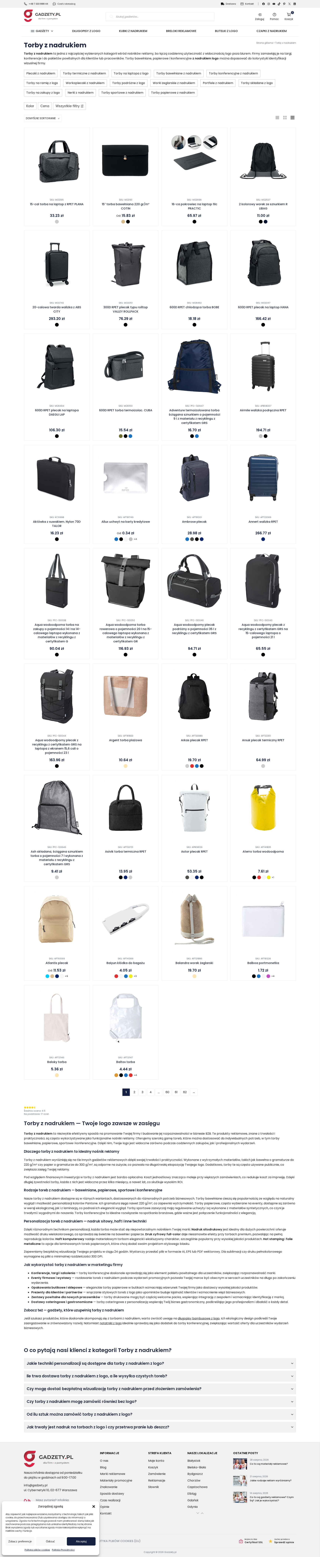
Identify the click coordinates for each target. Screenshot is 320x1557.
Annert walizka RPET (263, 522)
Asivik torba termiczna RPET (125, 852)
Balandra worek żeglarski (194, 963)
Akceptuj (81, 1541)
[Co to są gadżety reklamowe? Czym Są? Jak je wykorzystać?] (240, 1498)
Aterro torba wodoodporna (263, 852)
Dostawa (231, 3)
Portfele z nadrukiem (218, 83)
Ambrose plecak (194, 522)
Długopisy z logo (86, 31)
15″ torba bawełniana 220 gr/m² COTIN (125, 206)
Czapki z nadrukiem (271, 31)
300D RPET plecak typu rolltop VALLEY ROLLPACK (125, 309)
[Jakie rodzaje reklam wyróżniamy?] (240, 1481)
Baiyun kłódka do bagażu (125, 963)
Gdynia (192, 1507)
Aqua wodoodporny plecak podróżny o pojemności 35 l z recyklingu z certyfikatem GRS (194, 629)
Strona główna (264, 42)
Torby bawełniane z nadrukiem (178, 73)
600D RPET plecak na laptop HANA (263, 307)
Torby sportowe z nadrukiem (122, 92)
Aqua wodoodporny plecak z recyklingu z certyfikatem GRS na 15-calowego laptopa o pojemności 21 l (263, 631)
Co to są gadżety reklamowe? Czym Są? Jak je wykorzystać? (272, 1499)
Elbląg (191, 1494)
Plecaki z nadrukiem (40, 73)
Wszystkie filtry (68, 106)
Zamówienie (157, 1474)
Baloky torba (56, 1062)
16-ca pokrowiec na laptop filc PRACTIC (194, 206)
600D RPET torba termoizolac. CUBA (125, 410)
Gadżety (42, 31)
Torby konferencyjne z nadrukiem (233, 73)
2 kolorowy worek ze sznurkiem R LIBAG (263, 206)
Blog (103, 1467)
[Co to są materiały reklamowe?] (240, 1464)
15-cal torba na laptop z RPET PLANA (57, 204)
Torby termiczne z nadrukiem (84, 73)
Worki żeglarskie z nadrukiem (174, 83)
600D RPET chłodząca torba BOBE (194, 307)
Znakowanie (108, 1487)
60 (167, 1092)
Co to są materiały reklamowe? (269, 1463)
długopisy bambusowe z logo (199, 1318)
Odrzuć (50, 1541)
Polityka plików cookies (37, 1549)
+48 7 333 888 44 (38, 3)
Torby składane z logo (257, 83)
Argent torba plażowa (125, 740)
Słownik (153, 1487)
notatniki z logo (111, 1323)
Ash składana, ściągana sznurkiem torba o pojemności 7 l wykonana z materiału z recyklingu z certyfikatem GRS (57, 858)
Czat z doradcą (66, 3)
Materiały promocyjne (116, 1480)
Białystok (193, 1461)
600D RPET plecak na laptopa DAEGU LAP (57, 412)
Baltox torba (125, 1062)
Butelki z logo (226, 31)
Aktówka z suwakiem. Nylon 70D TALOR (57, 524)
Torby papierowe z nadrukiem (173, 92)
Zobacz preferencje (20, 1541)
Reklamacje (156, 1480)
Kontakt (249, 3)
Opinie (104, 1507)
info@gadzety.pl (35, 1485)
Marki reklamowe (112, 1474)
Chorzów (193, 1480)
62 (185, 1092)
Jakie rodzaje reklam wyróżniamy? (270, 1480)
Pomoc (274, 19)
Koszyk (289, 16)
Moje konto (156, 1461)
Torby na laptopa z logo (131, 73)
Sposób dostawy (112, 1494)
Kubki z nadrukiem (133, 31)
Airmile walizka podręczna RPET (263, 410)
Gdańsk (193, 1500)
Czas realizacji (110, 1500)
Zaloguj (259, 19)
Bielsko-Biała (196, 1467)
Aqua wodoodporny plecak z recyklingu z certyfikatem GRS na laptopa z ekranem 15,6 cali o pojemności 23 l (56, 746)
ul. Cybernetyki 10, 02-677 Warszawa (50, 1490)
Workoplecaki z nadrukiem (85, 83)
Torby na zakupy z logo (43, 92)
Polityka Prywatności (63, 1549)
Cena (44, 106)
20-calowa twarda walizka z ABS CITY (56, 309)
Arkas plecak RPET (194, 740)
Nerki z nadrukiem (81, 92)
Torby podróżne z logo (128, 83)
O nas (104, 1461)
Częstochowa (197, 1487)
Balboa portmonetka (263, 963)
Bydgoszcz (195, 1474)
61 (176, 1092)
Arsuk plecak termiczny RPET (263, 740)
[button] (94, 1506)
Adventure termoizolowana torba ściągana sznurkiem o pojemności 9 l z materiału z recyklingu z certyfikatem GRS (194, 416)
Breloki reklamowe (181, 31)
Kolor (30, 106)
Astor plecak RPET (194, 852)
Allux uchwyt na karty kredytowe (125, 522)
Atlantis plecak (57, 963)
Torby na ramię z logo (42, 83)
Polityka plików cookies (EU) (117, 1541)
